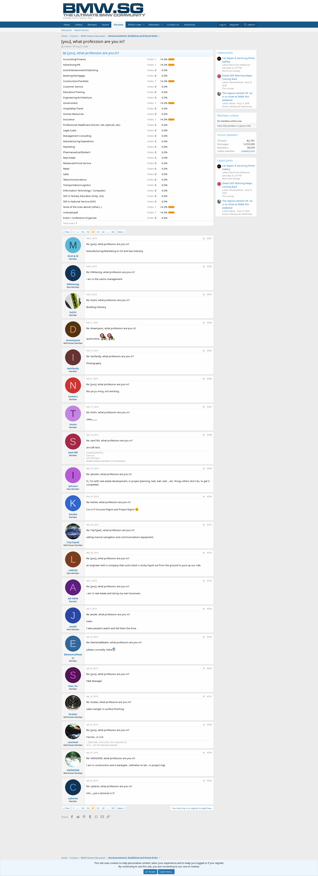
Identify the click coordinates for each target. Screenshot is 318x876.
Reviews (92, 24)
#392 (209, 552)
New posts (66, 30)
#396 (209, 668)
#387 (209, 406)
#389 (209, 468)
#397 (209, 696)
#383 (209, 294)
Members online (228, 115)
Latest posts (225, 53)
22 (103, 231)
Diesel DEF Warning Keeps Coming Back (237, 77)
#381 (209, 238)
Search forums (81, 30)
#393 (209, 580)
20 (93, 231)
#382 (209, 266)
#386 (209, 378)
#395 (209, 636)
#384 (209, 322)
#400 (209, 780)
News (67, 24)
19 (88, 231)
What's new (134, 24)
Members (154, 24)
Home (105, 24)
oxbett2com (248, 151)
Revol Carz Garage (231, 70)
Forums (118, 24)
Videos (79, 24)
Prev (67, 231)
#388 (209, 434)
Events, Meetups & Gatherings (237, 106)
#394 (209, 608)
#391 (209, 524)
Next (120, 231)
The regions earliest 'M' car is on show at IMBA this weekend (237, 96)
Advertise (189, 24)
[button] (143, 25)
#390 (209, 496)
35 (113, 231)
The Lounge (228, 88)
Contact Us (173, 24)
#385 (209, 350)
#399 (209, 752)
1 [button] (151, 59)
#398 (209, 724)
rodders (67, 46)
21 (98, 231)
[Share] (204, 239)
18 (82, 231)
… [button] (78, 231)
